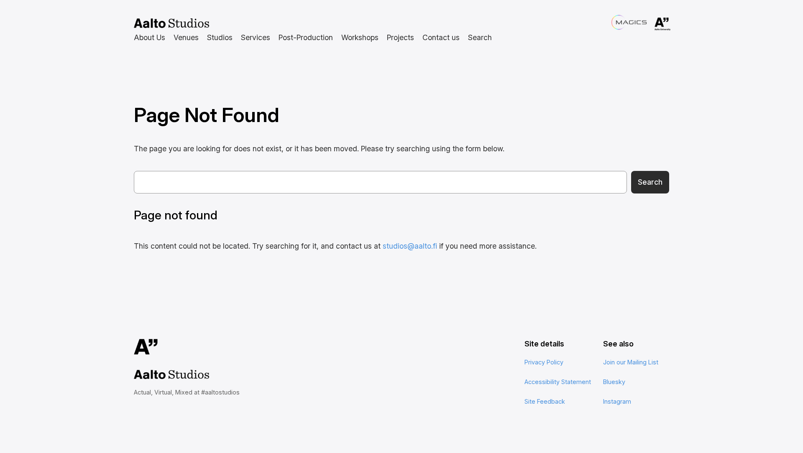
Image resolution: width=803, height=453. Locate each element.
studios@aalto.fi (410, 246)
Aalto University (650, 24)
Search (650, 182)
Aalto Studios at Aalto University (171, 23)
